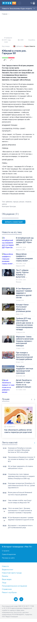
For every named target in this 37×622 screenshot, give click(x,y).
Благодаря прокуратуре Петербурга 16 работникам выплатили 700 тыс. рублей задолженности (21, 485)
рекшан (21, 202)
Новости (5, 8)
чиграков (28, 202)
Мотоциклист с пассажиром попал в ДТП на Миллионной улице (20, 526)
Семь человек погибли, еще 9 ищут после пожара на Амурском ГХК (20, 501)
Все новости (34, 443)
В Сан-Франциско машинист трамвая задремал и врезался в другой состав (21, 519)
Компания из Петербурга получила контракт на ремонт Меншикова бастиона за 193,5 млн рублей (19, 450)
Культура (13, 206)
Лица (4, 583)
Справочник (7, 589)
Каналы (5, 576)
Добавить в (25, 46)
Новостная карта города (12, 573)
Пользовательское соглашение (14, 586)
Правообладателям (9, 554)
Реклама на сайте (8, 558)
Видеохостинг (7, 570)
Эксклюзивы (14, 8)
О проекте (5, 550)
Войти (34, 3)
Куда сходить (26, 8)
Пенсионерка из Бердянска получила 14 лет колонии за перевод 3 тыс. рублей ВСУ (21, 459)
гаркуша (15, 202)
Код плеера (6, 46)
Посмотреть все (10, 216)
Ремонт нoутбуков (9, 593)
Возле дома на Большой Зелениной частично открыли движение (20, 493)
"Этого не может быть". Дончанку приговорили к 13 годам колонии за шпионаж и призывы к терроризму (20, 510)
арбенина (9, 202)
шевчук (4, 204)
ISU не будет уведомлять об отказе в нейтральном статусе (20, 467)
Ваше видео (7, 579)
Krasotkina (31, 40)
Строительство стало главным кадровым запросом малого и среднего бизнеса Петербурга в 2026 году (21, 476)
